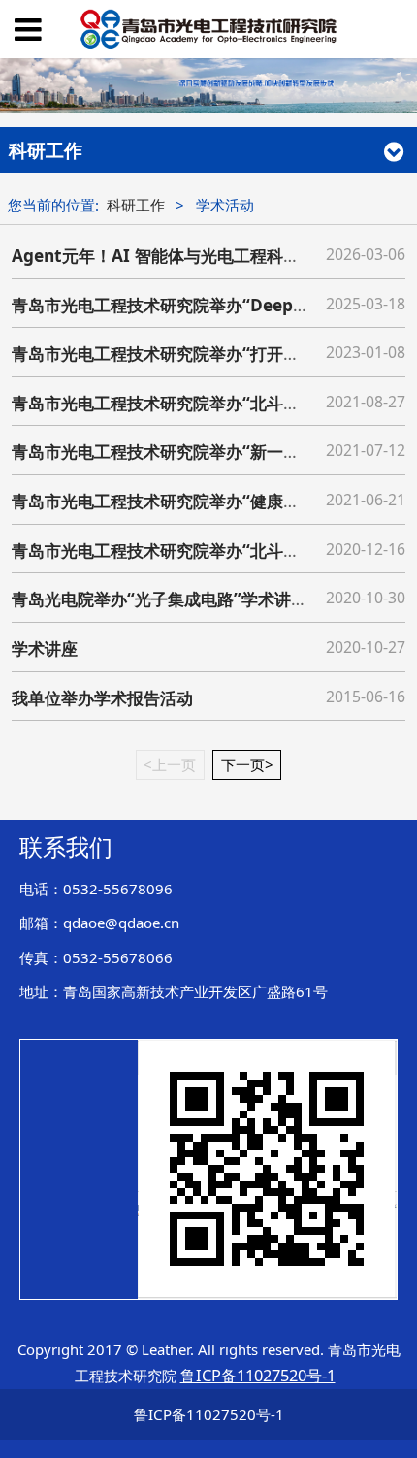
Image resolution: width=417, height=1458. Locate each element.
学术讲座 (45, 648)
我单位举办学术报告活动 (102, 698)
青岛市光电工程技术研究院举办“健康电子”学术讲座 (201, 501)
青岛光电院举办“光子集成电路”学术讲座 (159, 599)
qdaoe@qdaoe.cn (121, 922)
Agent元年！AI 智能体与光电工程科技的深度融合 (197, 255)
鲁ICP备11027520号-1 (209, 1414)
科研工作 (136, 204)
